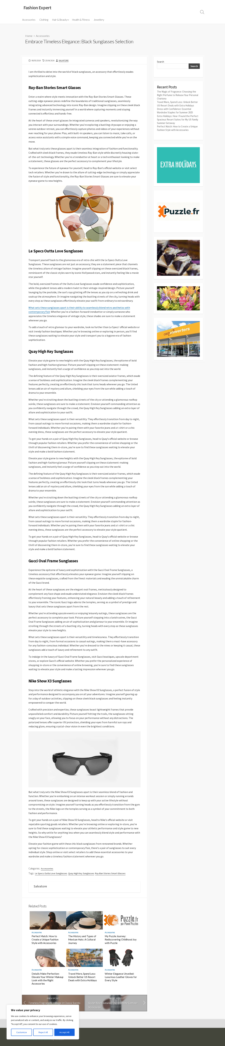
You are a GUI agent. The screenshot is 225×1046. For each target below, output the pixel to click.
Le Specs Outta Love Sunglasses (51, 873)
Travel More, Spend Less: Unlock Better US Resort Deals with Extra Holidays (82, 977)
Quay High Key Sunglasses (81, 873)
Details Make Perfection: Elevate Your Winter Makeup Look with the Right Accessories (47, 978)
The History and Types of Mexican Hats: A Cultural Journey (82, 939)
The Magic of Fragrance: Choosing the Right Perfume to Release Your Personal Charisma (177, 95)
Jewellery (99, 19)
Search (160, 61)
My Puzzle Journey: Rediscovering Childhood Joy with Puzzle (121, 939)
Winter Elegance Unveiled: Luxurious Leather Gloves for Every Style (121, 977)
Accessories (28, 19)
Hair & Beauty (59, 19)
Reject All (43, 1032)
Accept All (64, 1032)
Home (28, 35)
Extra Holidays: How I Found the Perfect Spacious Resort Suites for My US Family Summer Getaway (177, 119)
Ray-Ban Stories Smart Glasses (110, 873)
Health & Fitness (81, 19)
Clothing (43, 19)
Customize (21, 1032)
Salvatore (64, 60)
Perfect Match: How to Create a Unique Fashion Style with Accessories (45, 939)
